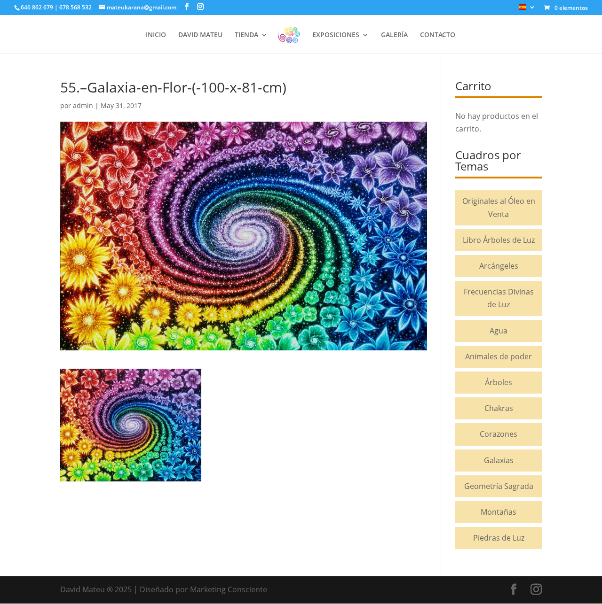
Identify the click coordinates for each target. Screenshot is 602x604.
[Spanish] (527, 9)
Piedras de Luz (498, 538)
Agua (498, 330)
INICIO (156, 35)
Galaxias (499, 460)
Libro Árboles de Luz (499, 240)
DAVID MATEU (200, 35)
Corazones (498, 434)
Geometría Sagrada (498, 486)
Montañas (498, 512)
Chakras (498, 408)
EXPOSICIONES (335, 35)
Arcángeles (498, 266)
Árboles (498, 382)
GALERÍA (394, 35)
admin (83, 105)
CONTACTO (437, 35)
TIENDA (246, 35)
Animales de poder (498, 356)
